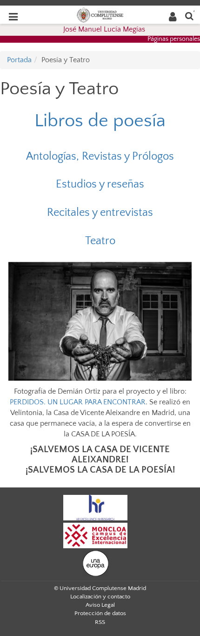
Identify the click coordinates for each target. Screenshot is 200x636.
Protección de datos (100, 613)
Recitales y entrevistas (100, 213)
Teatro (100, 241)
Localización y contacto (100, 596)
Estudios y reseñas (100, 184)
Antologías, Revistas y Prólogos (100, 156)
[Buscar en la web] (189, 15)
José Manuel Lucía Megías (104, 29)
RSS (100, 622)
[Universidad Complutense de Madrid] (100, 14)
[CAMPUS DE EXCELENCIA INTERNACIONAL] (95, 535)
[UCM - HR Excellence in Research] (95, 507)
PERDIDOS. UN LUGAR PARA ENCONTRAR (78, 402)
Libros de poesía (100, 120)
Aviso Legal (100, 605)
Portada (19, 60)
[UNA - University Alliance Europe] (95, 563)
